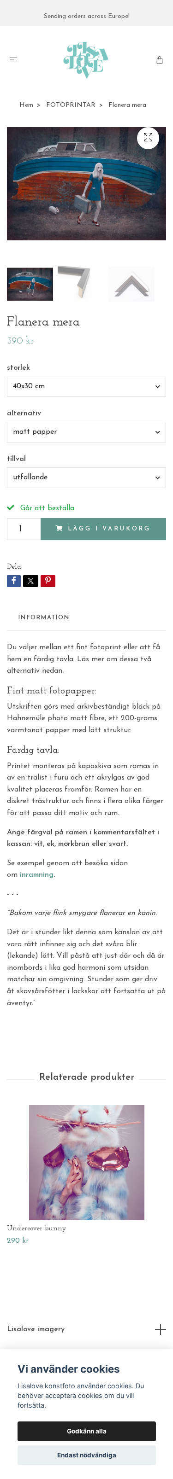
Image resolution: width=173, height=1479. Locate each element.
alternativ (24, 413)
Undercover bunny (36, 1228)
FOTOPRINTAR (70, 105)
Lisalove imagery (36, 1329)
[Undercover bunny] (86, 1162)
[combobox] (86, 387)
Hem (26, 105)
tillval (16, 459)
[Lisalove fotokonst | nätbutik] (86, 60)
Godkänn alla (87, 1431)
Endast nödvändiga (86, 1455)
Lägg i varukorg (109, 529)
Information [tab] (43, 618)
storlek (18, 368)
